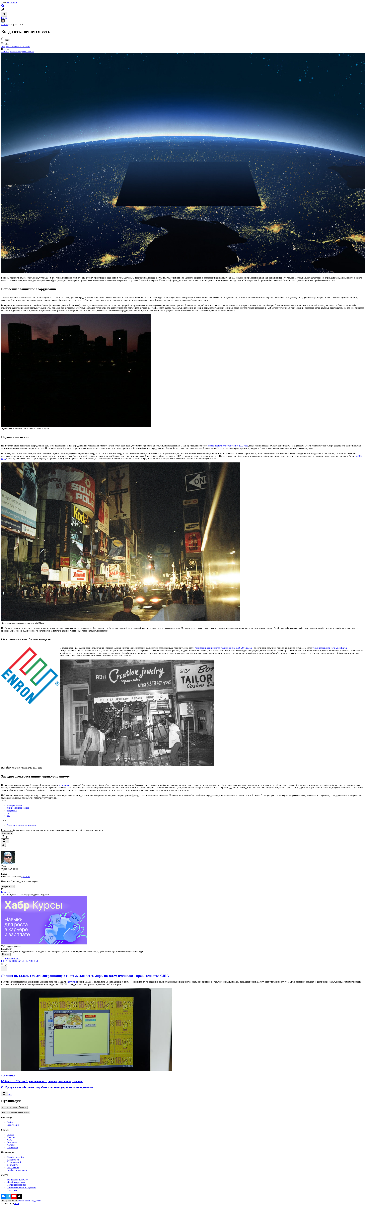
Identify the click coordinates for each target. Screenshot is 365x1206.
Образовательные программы (21, 1187)
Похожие (23, 1107)
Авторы (11, 1145)
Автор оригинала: (17, 51)
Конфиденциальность (17, 1170)
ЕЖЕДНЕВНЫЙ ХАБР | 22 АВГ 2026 (19, 961)
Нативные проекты (16, 1185)
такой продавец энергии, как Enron (330, 648)
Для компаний (14, 1162)
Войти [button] (4, 18)
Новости (11, 1137)
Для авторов (13, 1159)
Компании (12, 1142)
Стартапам (12, 1190)
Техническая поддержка (29, 1200)
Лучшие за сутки (9, 1107)
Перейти (5, 954)
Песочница (12, 1147)
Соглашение (13, 1167)
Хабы (9, 1140)
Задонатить (7, 833)
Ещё (10, 1094)
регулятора (64, 785)
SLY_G (4, 24)
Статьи (10, 1134)
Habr (16, 1203)
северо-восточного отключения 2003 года (228, 445)
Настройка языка (9, 1201)
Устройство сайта (15, 1157)
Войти (10, 1122)
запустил (72, 982)
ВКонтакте (6, 892)
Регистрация (13, 1125)
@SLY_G (25, 876)
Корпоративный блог (17, 1179)
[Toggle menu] (2, 3)
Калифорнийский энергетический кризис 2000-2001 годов (223, 648)
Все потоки (11, 2)
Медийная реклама (16, 1182)
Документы (12, 1165)
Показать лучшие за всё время (15, 1112)
